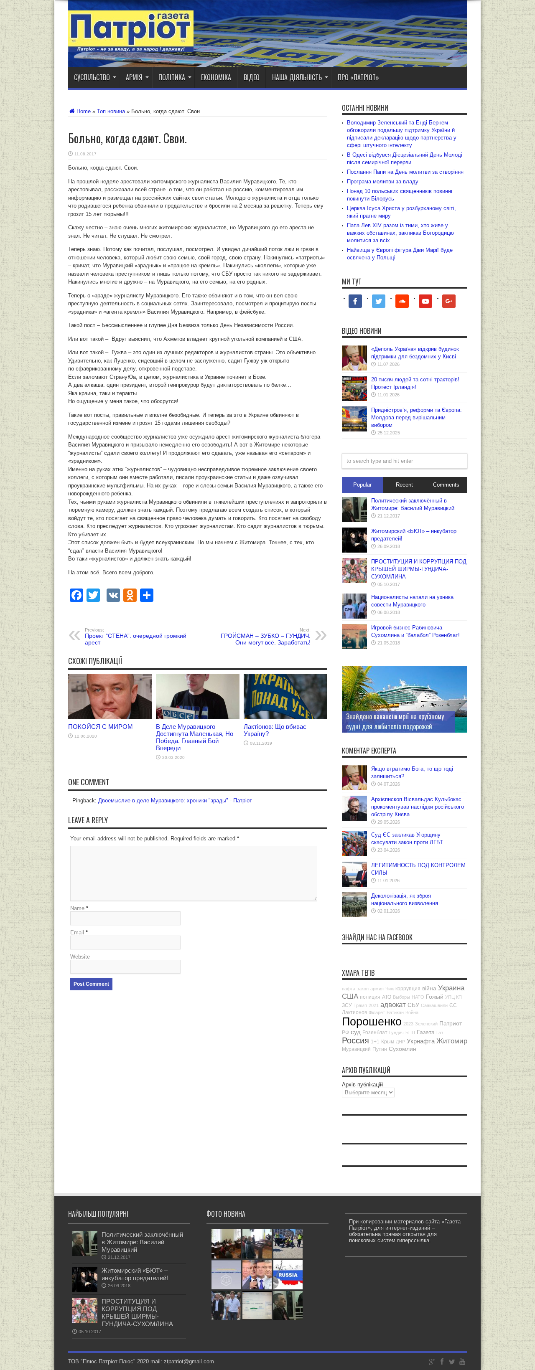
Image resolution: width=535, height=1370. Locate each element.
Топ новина (111, 111)
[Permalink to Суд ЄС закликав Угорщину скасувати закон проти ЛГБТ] (354, 854)
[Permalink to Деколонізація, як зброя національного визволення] (354, 915)
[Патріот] (131, 46)
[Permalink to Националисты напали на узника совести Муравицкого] (354, 617)
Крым (387, 1042)
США (350, 996)
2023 (408, 1023)
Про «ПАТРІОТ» (358, 77)
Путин (379, 1049)
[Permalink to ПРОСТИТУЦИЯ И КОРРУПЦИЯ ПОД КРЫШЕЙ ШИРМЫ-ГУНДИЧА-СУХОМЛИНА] (354, 581)
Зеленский (426, 1023)
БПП (410, 1032)
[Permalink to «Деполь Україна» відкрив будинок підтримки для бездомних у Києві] (354, 368)
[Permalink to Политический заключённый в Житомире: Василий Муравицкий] (354, 520)
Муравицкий (356, 1049)
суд (356, 1031)
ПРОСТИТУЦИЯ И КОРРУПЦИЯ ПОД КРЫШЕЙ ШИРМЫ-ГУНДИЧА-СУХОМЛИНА (418, 569)
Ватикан (395, 1012)
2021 (374, 1005)
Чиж (389, 988)
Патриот (450, 1023)
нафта (348, 988)
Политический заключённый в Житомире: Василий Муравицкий (142, 1242)
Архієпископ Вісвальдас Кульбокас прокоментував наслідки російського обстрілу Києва (417, 806)
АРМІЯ (134, 77)
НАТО (418, 997)
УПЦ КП (453, 997)
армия (377, 988)
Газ (439, 1032)
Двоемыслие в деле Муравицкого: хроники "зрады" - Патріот (175, 800)
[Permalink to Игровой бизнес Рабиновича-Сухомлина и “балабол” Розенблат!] (354, 647)
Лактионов (354, 1012)
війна (429, 988)
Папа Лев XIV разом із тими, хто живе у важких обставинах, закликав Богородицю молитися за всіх (400, 233)
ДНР (400, 1041)
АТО (386, 997)
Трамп (360, 1005)
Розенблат (374, 1032)
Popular (362, 485)
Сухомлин (402, 1048)
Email (77, 932)
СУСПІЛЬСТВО (92, 77)
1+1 (375, 1042)
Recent (404, 485)
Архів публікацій (362, 1084)
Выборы (401, 997)
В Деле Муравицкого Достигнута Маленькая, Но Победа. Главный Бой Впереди (194, 737)
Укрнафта (421, 1041)
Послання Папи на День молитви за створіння (405, 172)
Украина (451, 988)
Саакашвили (434, 1005)
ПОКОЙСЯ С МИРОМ (100, 726)
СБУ (413, 1005)
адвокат (393, 1005)
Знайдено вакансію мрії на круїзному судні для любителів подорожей (395, 721)
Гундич (396, 1032)
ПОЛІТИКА (171, 77)
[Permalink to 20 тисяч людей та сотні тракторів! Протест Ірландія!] (354, 399)
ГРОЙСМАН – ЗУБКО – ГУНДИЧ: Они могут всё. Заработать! (266, 636)
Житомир (451, 1041)
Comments (446, 485)
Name (77, 908)
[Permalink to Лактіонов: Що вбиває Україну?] (285, 717)
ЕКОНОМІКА (216, 77)
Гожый (434, 996)
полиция (370, 997)
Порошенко (372, 1021)
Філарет (377, 1012)
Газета (426, 1032)
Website (80, 957)
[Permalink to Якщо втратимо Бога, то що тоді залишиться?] (354, 788)
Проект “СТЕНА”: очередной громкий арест (135, 636)
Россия (355, 1040)
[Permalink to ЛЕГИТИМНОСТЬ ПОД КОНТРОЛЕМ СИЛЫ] (354, 885)
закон (363, 988)
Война (411, 1012)
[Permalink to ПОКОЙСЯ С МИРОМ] (110, 717)
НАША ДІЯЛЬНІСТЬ (297, 77)
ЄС (453, 1005)
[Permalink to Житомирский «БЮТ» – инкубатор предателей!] (354, 551)
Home (83, 111)
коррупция (407, 989)
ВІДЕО (252, 77)
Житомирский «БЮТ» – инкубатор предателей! (135, 1274)
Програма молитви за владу (382, 181)
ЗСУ (347, 1005)
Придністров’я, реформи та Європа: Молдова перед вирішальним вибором (416, 417)
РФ (345, 1032)
